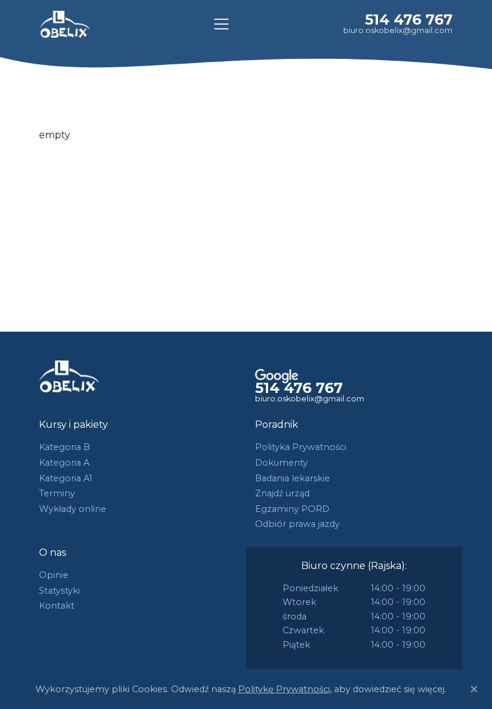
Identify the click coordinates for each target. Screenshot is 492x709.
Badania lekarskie (292, 478)
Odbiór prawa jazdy (297, 524)
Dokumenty (281, 462)
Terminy (57, 493)
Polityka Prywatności (300, 447)
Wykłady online (72, 509)
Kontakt (56, 605)
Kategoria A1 (65, 478)
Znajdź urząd (282, 493)
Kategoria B (64, 447)
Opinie (53, 575)
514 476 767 (408, 19)
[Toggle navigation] (221, 24)
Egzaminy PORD (292, 509)
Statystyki (59, 590)
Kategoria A (64, 462)
